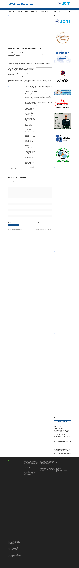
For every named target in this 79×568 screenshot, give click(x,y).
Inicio (10, 11)
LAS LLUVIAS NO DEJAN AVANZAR (60, 428)
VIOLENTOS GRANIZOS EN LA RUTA (60, 434)
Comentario (11, 185)
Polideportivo (27, 11)
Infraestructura (56, 11)
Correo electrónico (12, 208)
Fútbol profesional (61, 464)
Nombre (10, 201)
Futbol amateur (60, 466)
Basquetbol (19, 11)
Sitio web (10, 214)
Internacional (34, 11)
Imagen (16, 50)
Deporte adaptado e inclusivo (45, 11)
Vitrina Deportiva (11, 566)
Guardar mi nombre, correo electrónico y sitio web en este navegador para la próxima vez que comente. (29, 222)
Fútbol (13, 11)
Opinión (62, 11)
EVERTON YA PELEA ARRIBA (59, 439)
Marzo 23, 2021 (11, 50)
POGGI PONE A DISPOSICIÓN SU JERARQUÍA (62, 453)
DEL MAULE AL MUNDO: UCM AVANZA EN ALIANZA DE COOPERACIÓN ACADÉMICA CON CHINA (61, 431)
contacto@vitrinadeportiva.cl (24, 9)
